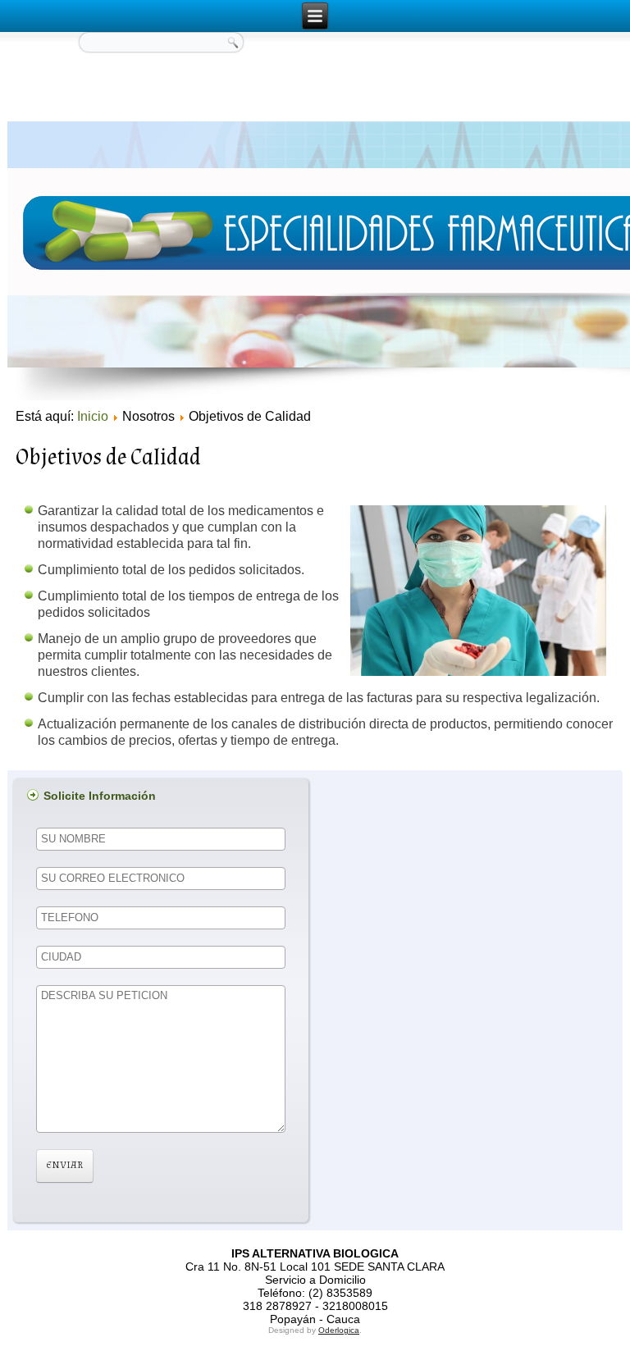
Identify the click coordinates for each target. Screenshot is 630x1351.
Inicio (92, 416)
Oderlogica (338, 1330)
